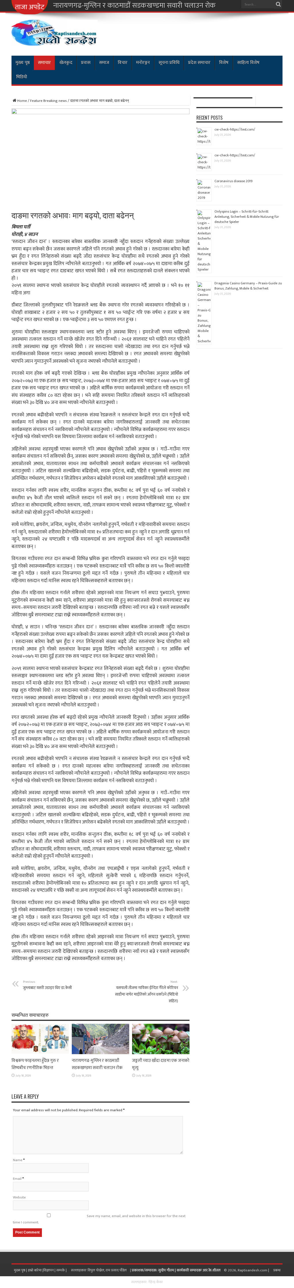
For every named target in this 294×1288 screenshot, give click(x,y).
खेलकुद (65, 63)
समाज (104, 63)
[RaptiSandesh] (54, 41)
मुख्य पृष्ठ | (21, 1270)
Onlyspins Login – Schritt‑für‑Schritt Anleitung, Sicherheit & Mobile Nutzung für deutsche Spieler (246, 217)
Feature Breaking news (48, 101)
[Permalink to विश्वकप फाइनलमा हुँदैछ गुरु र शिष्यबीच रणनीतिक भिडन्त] (40, 1053)
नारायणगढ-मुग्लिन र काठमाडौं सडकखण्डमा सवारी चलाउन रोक (134, 5)
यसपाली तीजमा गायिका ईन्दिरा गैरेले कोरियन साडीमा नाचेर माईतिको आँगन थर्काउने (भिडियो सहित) (146, 991)
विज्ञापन (48, 1270)
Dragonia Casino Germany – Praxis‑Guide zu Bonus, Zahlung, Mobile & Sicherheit (248, 285)
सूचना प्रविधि (168, 63)
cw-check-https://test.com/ (234, 129)
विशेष (224, 63)
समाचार (44, 63)
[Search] (278, 4)
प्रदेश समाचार (199, 63)
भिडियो (21, 77)
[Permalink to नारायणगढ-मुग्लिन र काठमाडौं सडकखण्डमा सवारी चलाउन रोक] (100, 1053)
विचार (122, 63)
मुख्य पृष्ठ (23, 63)
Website (19, 1197)
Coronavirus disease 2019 (233, 181)
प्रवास (85, 63)
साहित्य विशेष (248, 63)
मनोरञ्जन (143, 63)
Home (22, 101)
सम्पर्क (61, 1270)
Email (17, 1179)
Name (17, 1160)
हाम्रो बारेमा (35, 1270)
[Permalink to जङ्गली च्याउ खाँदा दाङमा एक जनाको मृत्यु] (160, 1053)
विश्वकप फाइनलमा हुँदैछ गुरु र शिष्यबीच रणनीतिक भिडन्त (35, 1064)
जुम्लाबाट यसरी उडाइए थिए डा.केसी (47, 985)
